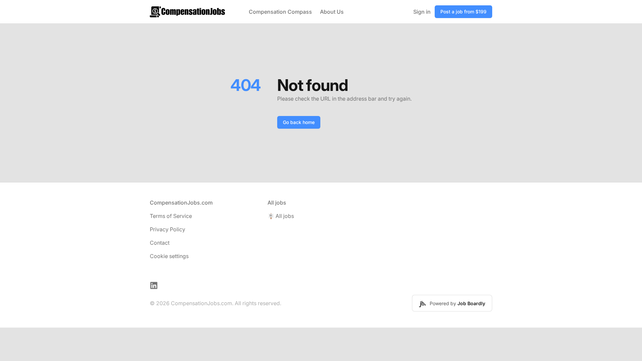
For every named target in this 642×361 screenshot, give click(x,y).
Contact (160, 242)
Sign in (422, 11)
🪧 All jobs (281, 216)
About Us (332, 11)
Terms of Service (171, 216)
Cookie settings (169, 256)
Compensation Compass (280, 11)
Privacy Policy (167, 229)
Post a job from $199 (463, 11)
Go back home (299, 122)
